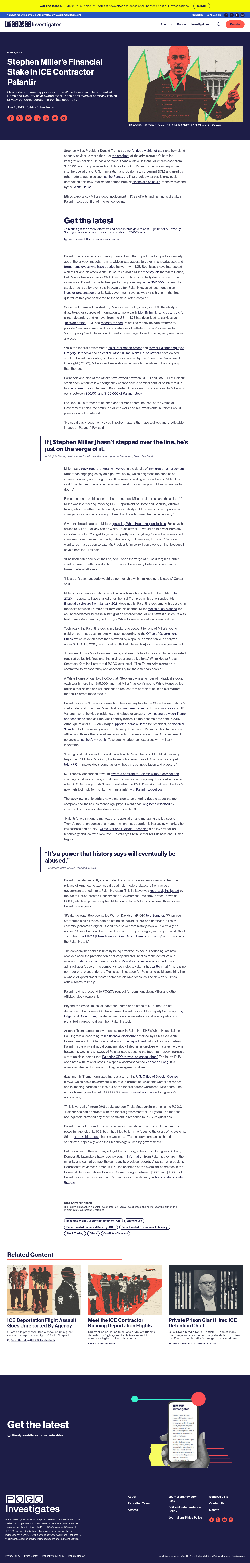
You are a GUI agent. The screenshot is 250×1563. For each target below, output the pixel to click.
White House (82, 187)
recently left (151, 272)
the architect (120, 156)
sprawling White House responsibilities (139, 524)
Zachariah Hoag (157, 1062)
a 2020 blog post (86, 1137)
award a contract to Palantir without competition (145, 774)
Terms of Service (231, 1556)
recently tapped (112, 323)
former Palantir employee (166, 348)
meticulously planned (162, 609)
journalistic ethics (69, 1538)
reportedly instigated (164, 891)
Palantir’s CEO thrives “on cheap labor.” (130, 1057)
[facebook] (211, 1519)
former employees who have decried (89, 267)
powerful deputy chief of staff (143, 151)
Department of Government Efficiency (145, 1227)
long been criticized (156, 804)
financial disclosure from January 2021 (91, 603)
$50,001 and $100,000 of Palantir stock (113, 393)
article (137, 961)
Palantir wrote (87, 961)
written (157, 966)
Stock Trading (75, 1233)
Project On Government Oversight (58, 1527)
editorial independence (43, 1538)
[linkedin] (224, 1519)
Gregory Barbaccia (77, 353)
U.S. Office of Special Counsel (157, 1076)
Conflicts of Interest (115, 1233)
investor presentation (79, 293)
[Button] (219, 24)
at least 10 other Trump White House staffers (129, 353)
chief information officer (125, 348)
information (135, 1156)
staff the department (131, 1041)
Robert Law (88, 1016)
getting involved (114, 469)
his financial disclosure (120, 1036)
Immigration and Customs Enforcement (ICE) (93, 1220)
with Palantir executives (145, 789)
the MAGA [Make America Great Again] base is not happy (120, 936)
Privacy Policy (212, 1556)
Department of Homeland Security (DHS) (90, 1227)
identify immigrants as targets (159, 312)
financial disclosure (146, 182)
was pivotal (168, 708)
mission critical (75, 323)
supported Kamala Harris (129, 724)
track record (90, 469)
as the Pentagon (115, 177)
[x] (218, 1519)
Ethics (93, 1233)
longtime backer (133, 708)
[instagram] (231, 1519)
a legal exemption (80, 388)
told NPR (70, 764)
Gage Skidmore (183, 124)
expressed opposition (141, 1092)
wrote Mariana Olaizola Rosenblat (124, 829)
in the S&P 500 (153, 282)
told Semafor (155, 916)
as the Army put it (93, 740)
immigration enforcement (166, 469)
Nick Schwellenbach (78, 1203)
